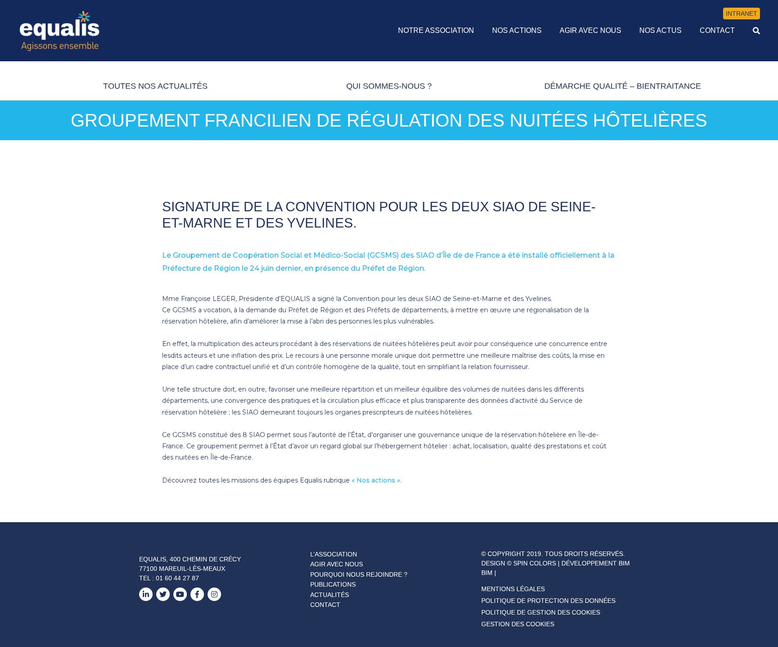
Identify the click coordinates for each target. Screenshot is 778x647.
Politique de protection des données (548, 600)
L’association (333, 554)
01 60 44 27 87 (177, 578)
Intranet (741, 13)
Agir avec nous (336, 564)
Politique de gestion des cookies (540, 612)
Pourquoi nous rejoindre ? (358, 574)
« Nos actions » (376, 480)
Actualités (329, 594)
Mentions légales (513, 588)
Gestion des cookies (517, 624)
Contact (325, 604)
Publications (333, 584)
